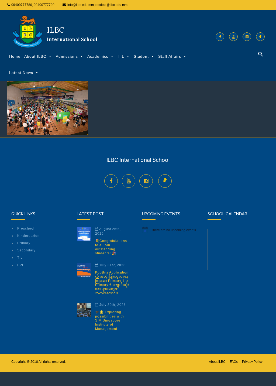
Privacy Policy (252, 362)
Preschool (25, 228)
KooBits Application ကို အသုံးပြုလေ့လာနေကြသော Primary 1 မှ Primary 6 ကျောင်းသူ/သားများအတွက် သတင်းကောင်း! (112, 283)
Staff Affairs (169, 56)
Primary (23, 243)
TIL (121, 56)
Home (14, 56)
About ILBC (35, 56)
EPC (21, 265)
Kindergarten (28, 236)
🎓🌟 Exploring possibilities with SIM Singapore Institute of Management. (109, 320)
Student (141, 56)
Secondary (26, 250)
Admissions (67, 56)
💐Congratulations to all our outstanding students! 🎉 (111, 247)
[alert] (170, 230)
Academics (97, 56)
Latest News (21, 72)
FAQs (234, 362)
